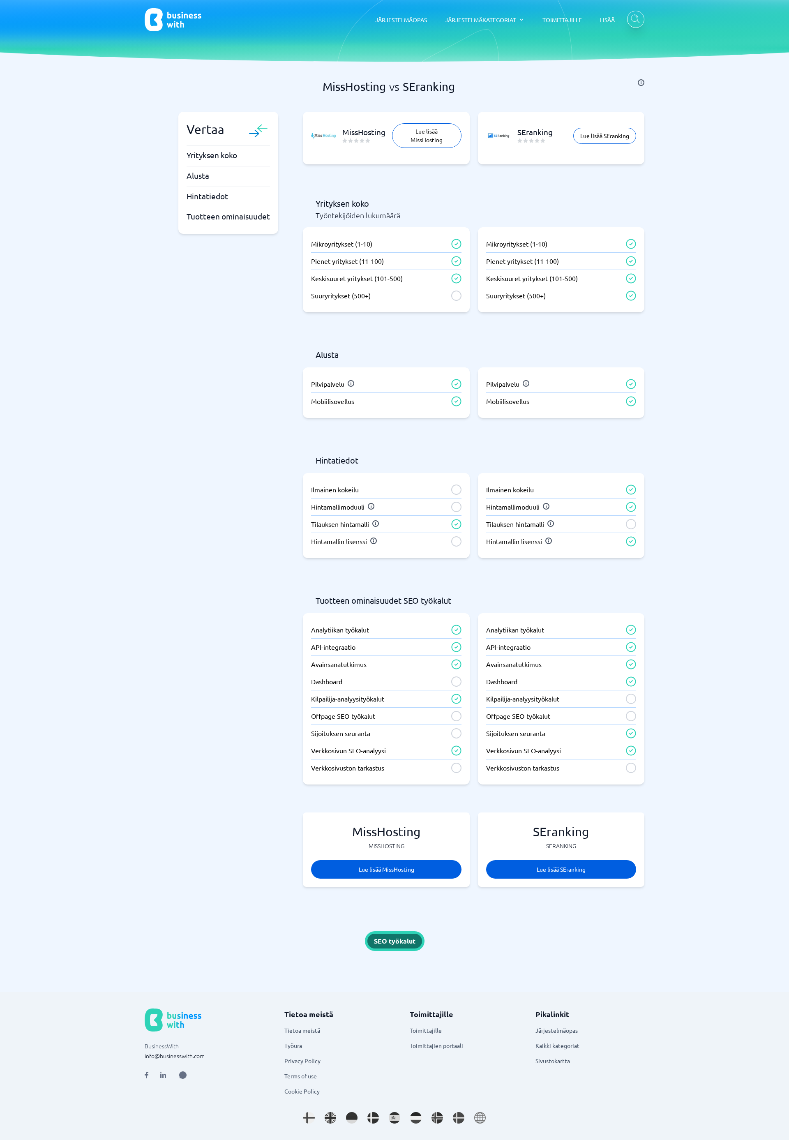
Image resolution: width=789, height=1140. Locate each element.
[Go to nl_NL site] (416, 1118)
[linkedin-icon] (163, 1075)
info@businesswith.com (175, 1056)
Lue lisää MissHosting (427, 135)
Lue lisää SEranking (604, 135)
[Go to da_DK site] (373, 1118)
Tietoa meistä (302, 1030)
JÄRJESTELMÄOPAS (401, 19)
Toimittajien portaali (436, 1045)
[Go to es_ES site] (394, 1118)
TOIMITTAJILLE (562, 19)
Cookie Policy (302, 1091)
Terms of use (300, 1076)
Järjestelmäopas (556, 1030)
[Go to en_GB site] (330, 1118)
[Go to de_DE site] (352, 1118)
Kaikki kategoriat (557, 1045)
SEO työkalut (394, 941)
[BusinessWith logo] (173, 19)
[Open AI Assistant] (183, 1075)
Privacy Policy (302, 1060)
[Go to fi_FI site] (309, 1118)
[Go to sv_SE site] (458, 1118)
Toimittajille (426, 1030)
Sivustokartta (552, 1060)
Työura (293, 1045)
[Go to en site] (480, 1118)
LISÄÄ (607, 19)
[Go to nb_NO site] (437, 1118)
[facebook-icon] (146, 1075)
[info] (641, 82)
